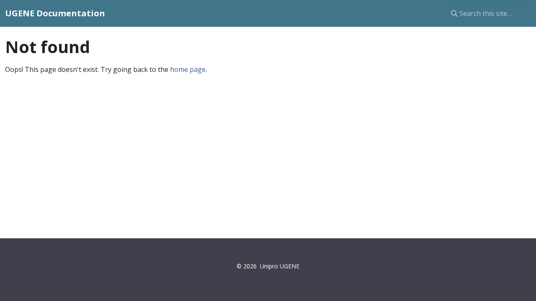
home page (188, 69)
